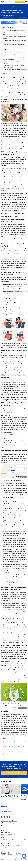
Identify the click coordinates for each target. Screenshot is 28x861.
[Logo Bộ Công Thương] (23, 858)
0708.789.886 (14, 849)
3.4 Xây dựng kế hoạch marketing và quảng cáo (13, 51)
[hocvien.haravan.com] (8, 2)
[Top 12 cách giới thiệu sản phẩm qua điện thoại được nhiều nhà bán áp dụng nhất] (10, 789)
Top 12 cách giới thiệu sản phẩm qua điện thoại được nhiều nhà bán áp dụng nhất (10, 796)
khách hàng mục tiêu (11, 236)
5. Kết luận (5, 73)
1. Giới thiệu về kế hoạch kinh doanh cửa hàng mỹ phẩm (14, 30)
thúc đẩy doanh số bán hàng (11, 253)
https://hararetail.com (13, 584)
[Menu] (26, 2)
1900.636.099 (5, 811)
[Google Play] (13, 822)
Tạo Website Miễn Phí (20, 1)
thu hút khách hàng (19, 596)
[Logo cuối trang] (5, 806)
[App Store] (5, 822)
